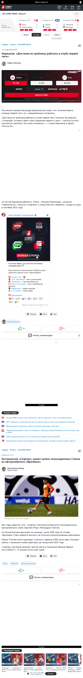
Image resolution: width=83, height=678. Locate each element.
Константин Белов (15, 468)
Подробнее (38, 674)
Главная (5, 44)
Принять (51, 674)
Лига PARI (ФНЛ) (24, 44)
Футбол (13, 44)
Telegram (33, 314)
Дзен (45, 314)
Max (55, 314)
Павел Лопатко (14, 63)
